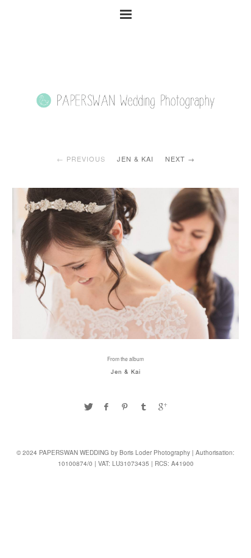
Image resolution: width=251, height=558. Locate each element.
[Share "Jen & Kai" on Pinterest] (125, 406)
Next (175, 158)
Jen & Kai (135, 158)
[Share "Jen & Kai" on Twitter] (88, 406)
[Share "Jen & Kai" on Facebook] (106, 406)
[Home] (125, 117)
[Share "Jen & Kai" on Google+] (163, 406)
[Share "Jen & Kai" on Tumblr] (144, 406)
